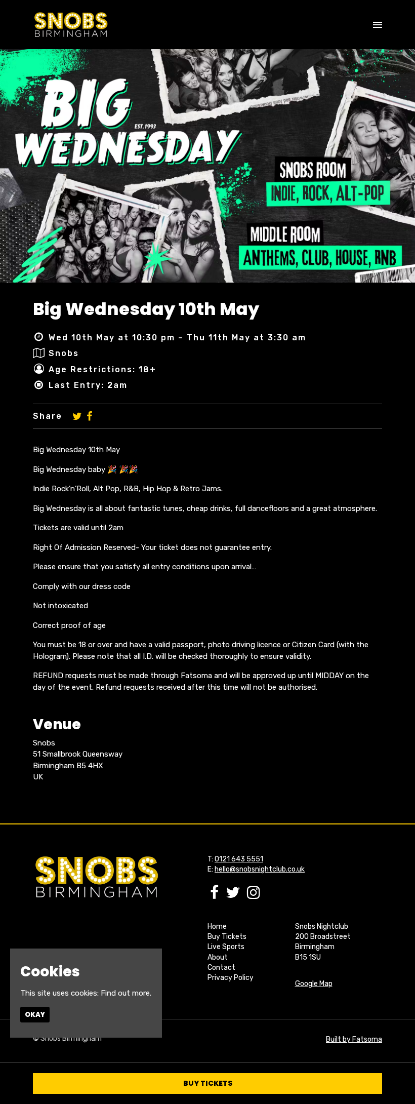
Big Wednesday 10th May (146, 309)
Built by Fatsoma (354, 1039)
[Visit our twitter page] (77, 416)
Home (217, 926)
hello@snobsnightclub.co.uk (260, 869)
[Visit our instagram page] (253, 895)
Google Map (314, 983)
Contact (221, 967)
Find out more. (126, 993)
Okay (35, 1014)
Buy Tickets (227, 936)
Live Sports (226, 946)
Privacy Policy (231, 977)
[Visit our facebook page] (89, 416)
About (218, 957)
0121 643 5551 (239, 859)
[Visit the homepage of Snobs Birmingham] (70, 24)
